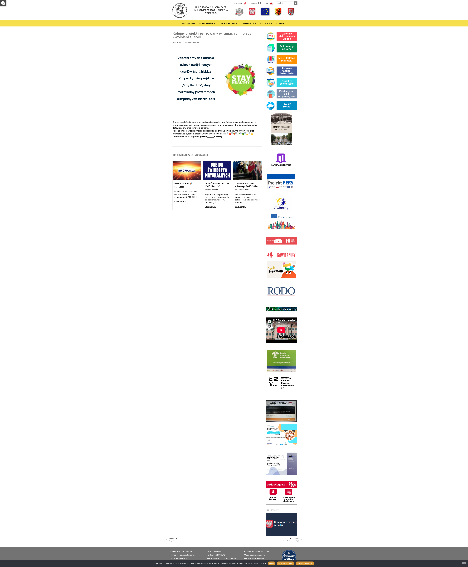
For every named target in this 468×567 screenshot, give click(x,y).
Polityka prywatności (305, 563)
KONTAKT (281, 23)
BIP (267, 3)
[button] (3, 3)
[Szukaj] (295, 3)
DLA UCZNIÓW (206, 23)
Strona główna (188, 23)
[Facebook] (259, 3)
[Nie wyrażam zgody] (464, 563)
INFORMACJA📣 (183, 183)
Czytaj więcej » (179, 201)
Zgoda (271, 563)
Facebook (253, 3)
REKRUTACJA (247, 23)
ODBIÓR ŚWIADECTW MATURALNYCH (217, 185)
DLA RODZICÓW (227, 23)
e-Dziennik (238, 3)
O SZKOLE (265, 23)
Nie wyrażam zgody (285, 563)
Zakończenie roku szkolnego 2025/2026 (246, 185)
